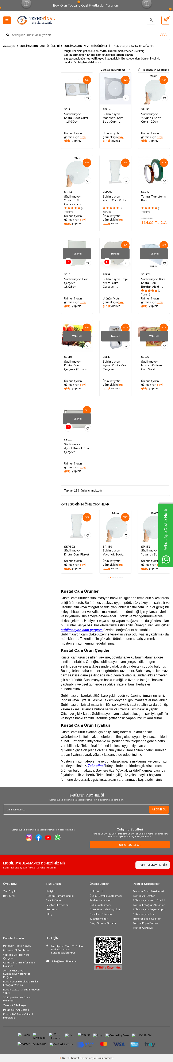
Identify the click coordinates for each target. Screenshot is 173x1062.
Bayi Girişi (9, 895)
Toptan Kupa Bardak (145, 923)
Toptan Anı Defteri (144, 895)
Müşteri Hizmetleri (57, 904)
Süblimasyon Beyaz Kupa (149, 909)
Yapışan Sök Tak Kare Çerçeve (16, 956)
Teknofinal (96, 766)
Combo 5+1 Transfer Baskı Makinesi (19, 964)
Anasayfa (9, 45)
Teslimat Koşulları (100, 900)
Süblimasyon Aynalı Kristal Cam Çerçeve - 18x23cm (76, 448)
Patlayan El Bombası (16, 950)
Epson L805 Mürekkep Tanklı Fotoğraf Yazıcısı (20, 983)
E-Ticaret (73, 1057)
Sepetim (51, 909)
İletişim (50, 891)
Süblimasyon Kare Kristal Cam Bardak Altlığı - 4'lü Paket (153, 283)
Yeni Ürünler (53, 900)
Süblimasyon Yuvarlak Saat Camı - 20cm (151, 117)
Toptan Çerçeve (143, 927)
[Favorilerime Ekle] (87, 98)
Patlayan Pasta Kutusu (17, 945)
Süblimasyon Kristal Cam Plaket (115, 198)
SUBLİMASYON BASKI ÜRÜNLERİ (39, 45)
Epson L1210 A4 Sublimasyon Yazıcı (21, 991)
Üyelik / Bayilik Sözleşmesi (106, 895)
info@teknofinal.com (64, 961)
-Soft (63, 1057)
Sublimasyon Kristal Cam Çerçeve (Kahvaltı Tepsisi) (76, 365)
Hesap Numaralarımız (60, 895)
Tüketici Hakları (99, 918)
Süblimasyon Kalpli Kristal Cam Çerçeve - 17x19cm (115, 283)
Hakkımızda (97, 891)
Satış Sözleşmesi (100, 904)
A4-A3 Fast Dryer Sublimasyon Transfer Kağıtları (16, 974)
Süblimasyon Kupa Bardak (149, 900)
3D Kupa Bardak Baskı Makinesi (17, 999)
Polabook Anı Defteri (16, 1009)
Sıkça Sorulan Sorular (103, 923)
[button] (108, 577)
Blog (49, 914)
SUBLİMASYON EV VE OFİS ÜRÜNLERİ (87, 45)
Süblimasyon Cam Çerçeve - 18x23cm (76, 283)
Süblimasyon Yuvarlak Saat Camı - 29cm (74, 200)
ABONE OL (159, 809)
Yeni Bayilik (10, 891)
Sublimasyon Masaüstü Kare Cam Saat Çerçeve (151, 365)
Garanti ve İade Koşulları (105, 909)
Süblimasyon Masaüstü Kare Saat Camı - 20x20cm (113, 117)
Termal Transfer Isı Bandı (153, 198)
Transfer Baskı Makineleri (148, 891)
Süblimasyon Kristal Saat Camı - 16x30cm (76, 117)
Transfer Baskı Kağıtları (147, 918)
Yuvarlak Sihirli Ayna (15, 1005)
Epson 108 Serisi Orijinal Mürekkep (18, 1016)
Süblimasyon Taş (143, 914)
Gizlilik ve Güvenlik (101, 914)
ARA (163, 35)
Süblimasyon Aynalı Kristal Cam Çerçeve (115, 365)
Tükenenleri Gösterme (155, 69)
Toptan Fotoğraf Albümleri (149, 904)
